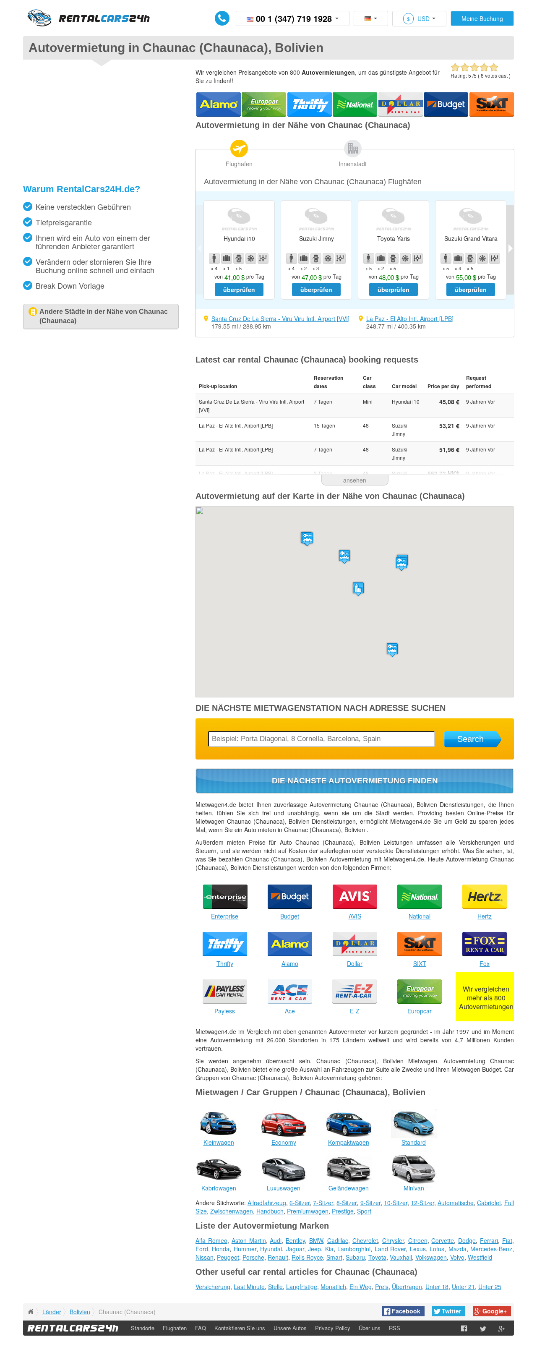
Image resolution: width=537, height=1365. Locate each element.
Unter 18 (436, 1286)
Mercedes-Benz (491, 1249)
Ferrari (489, 1240)
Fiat (507, 1240)
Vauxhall (401, 1257)
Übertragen (407, 1286)
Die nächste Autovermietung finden (355, 780)
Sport (364, 1211)
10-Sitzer (395, 1202)
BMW (316, 1240)
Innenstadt (353, 163)
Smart (334, 1257)
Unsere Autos (290, 1328)
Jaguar (295, 1249)
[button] (344, 556)
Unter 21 (463, 1286)
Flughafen (239, 163)
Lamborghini (353, 1249)
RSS (394, 1328)
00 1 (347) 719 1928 (293, 18)
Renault (278, 1257)
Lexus (418, 1249)
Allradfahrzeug (267, 1202)
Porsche (253, 1257)
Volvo (457, 1257)
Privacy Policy (332, 1328)
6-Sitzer (299, 1202)
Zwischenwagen (231, 1211)
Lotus (437, 1249)
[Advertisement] (101, 124)
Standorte (142, 1328)
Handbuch (270, 1211)
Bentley (295, 1240)
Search (470, 739)
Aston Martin (249, 1240)
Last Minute (249, 1286)
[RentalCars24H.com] (30, 1311)
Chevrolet (365, 1240)
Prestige (343, 1211)
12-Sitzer (422, 1202)
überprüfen (239, 289)
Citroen (418, 1240)
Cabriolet (489, 1202)
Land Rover (390, 1249)
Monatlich (333, 1286)
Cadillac (337, 1240)
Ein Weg (360, 1286)
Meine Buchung (482, 18)
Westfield (480, 1257)
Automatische (456, 1202)
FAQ (200, 1328)
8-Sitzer (346, 1202)
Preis (381, 1286)
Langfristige (301, 1286)
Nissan (205, 1257)
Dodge (467, 1240)
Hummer (245, 1249)
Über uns (370, 1328)
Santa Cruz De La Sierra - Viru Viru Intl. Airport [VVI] (280, 318)
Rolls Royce (307, 1257)
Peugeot (228, 1257)
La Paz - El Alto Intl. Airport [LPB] (410, 318)
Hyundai (271, 1249)
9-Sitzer (370, 1202)
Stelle (275, 1286)
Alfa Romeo (211, 1240)
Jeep (314, 1249)
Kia (329, 1249)
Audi (276, 1240)
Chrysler (393, 1240)
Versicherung (213, 1286)
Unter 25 (489, 1286)
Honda (220, 1249)
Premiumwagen (307, 1211)
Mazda (457, 1249)
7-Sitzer (323, 1202)
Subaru (355, 1257)
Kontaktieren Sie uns (239, 1328)
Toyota (377, 1257)
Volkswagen (431, 1257)
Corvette (442, 1240)
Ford (202, 1249)
